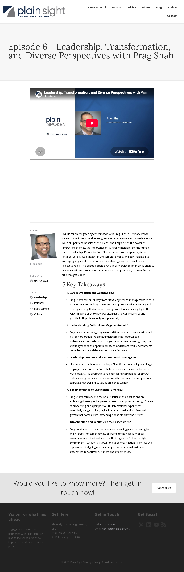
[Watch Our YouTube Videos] (156, 524)
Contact (172, 15)
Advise (131, 7)
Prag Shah (36, 263)
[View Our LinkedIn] (148, 524)
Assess (116, 7)
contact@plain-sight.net (116, 528)
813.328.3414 (108, 524)
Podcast (173, 7)
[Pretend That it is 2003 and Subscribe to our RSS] (163, 524)
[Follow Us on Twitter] (141, 524)
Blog (159, 7)
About (146, 7)
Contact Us (164, 488)
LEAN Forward (97, 7)
